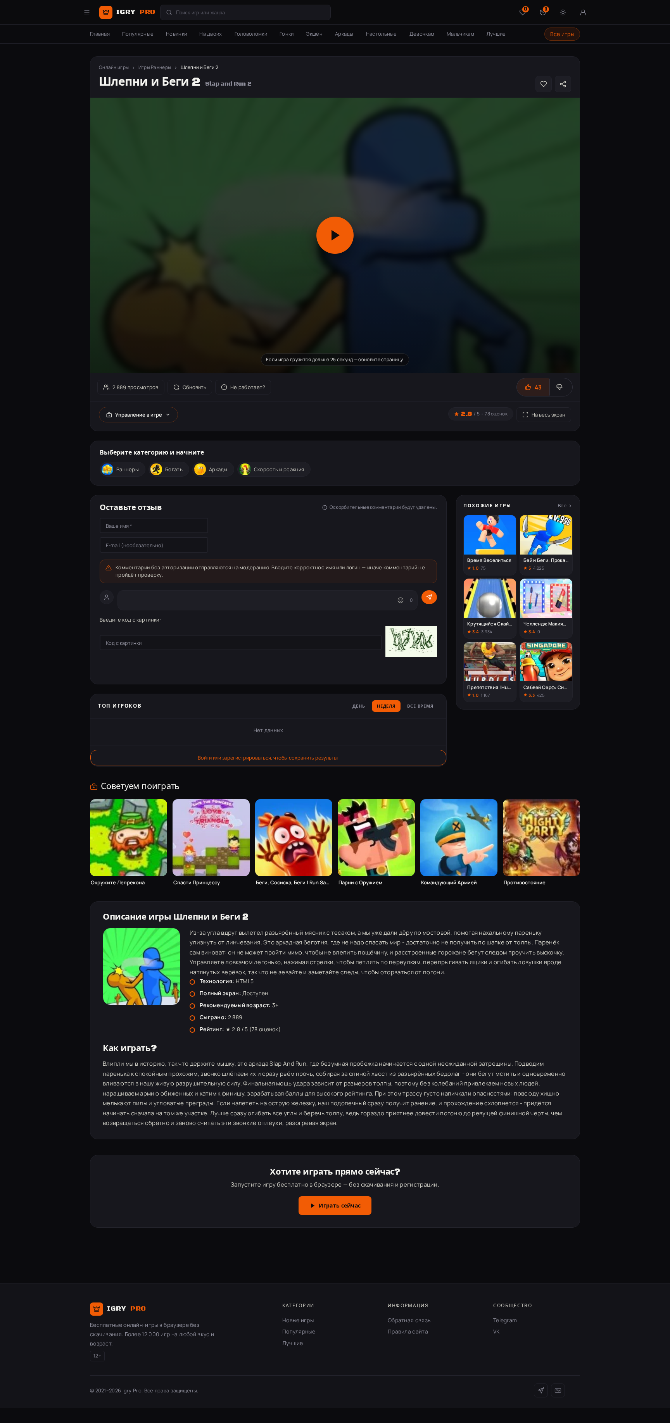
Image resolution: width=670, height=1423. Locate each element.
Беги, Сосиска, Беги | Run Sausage (294, 882)
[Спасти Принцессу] (211, 837)
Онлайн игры (114, 67)
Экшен (314, 33)
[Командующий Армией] (458, 837)
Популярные (138, 33)
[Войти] (583, 12)
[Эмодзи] (400, 600)
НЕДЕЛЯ (386, 706)
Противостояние (525, 882)
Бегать (174, 469)
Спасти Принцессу (196, 882)
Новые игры (298, 1320)
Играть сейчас (340, 1205)
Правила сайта (408, 1331)
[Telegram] (541, 1390)
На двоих (210, 33)
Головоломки (251, 33)
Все (562, 505)
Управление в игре (138, 414)
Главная (100, 33)
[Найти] (169, 12)
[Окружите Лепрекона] (128, 837)
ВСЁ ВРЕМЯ (420, 706)
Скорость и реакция (279, 469)
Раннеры (127, 469)
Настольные (381, 33)
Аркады (344, 33)
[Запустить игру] (335, 235)
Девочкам (421, 33)
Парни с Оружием (360, 882)
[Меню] (87, 12)
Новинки (176, 33)
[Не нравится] (560, 387)
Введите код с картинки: (130, 619)
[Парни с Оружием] (376, 837)
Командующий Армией (449, 882)
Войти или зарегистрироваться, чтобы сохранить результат (268, 757)
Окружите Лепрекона (118, 882)
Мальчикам (460, 33)
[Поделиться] (563, 84)
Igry (135, 12)
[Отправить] (429, 597)
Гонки (287, 33)
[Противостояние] (541, 837)
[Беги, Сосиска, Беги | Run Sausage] (293, 837)
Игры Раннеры (154, 67)
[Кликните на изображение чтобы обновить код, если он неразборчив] (411, 642)
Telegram (505, 1320)
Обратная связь (409, 1320)
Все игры (562, 34)
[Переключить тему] (563, 12)
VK (496, 1331)
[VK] (558, 1390)
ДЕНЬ (358, 706)
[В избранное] (543, 84)
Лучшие (496, 33)
